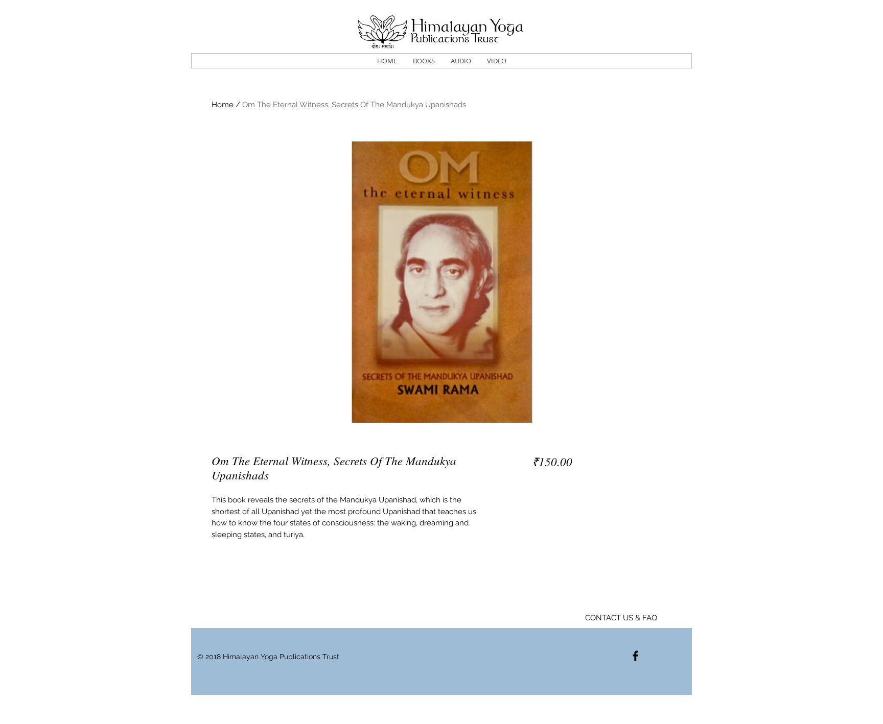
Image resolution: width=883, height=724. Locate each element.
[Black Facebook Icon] (635, 656)
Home (223, 104)
